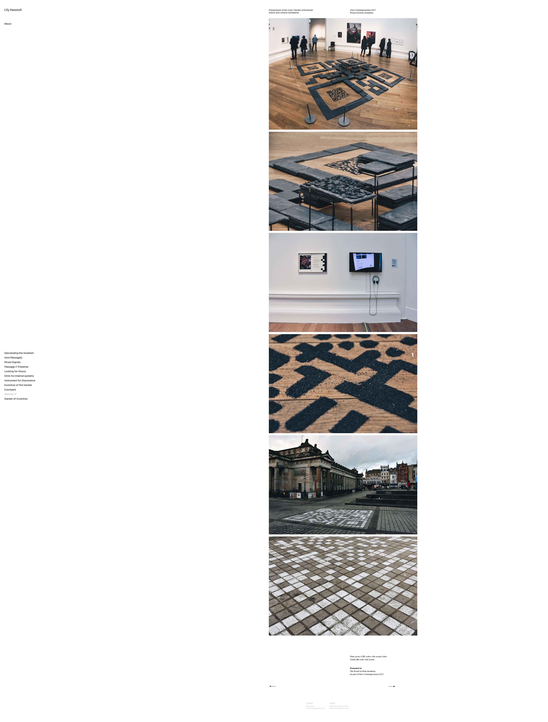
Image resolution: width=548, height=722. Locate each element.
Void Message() (13, 357)
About (7, 23)
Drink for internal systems (19, 375)
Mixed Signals (12, 362)
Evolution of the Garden (18, 385)
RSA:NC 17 (10, 394)
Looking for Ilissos (15, 371)
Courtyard (10, 389)
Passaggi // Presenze (16, 366)
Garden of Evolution (16, 398)
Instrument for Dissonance (19, 380)
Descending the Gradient (19, 353)
